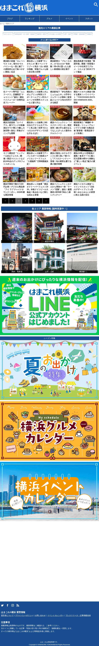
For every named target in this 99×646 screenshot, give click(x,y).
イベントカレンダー (55, 615)
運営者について (7, 615)
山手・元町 (67, 34)
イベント (69, 18)
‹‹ (5, 201)
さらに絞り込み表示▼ (49, 40)
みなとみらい (8, 34)
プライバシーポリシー (24, 615)
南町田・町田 (41, 34)
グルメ (49, 18)
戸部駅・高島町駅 (79, 34)
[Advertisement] (19, 561)
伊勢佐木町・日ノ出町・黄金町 (25, 34)
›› (46, 201)
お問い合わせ (40, 615)
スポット (89, 18)
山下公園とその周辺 (54, 34)
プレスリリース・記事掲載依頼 (78, 615)
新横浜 (89, 34)
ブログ (10, 18)
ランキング (29, 18)
